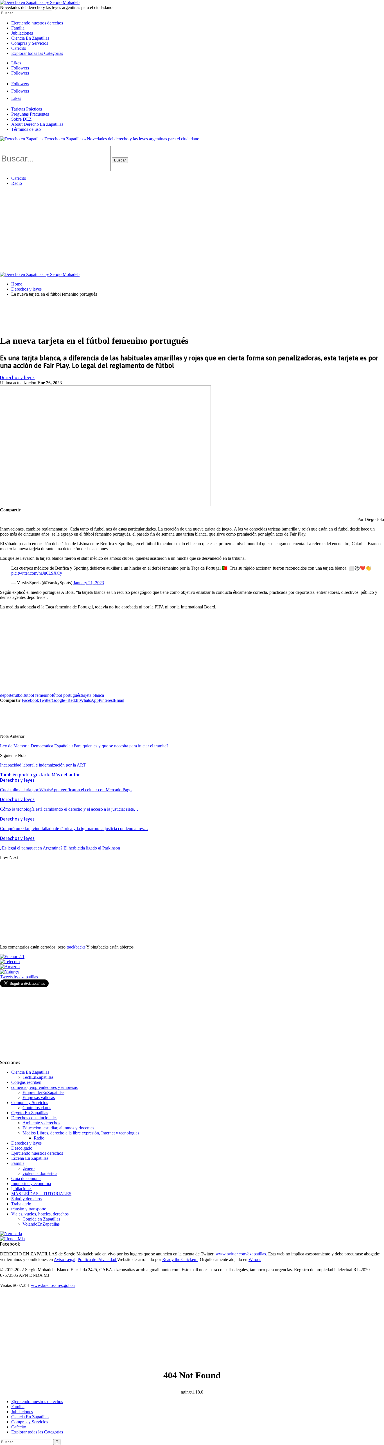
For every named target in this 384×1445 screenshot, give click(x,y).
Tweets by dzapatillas (19, 976)
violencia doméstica (39, 1173)
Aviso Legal (64, 1259)
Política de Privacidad (97, 1259)
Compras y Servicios (29, 43)
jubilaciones (21, 1188)
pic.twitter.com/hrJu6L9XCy (36, 573)
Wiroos (255, 1259)
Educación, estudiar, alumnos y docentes (58, 1127)
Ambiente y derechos (41, 1122)
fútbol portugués (66, 695)
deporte (6, 695)
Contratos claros (36, 1107)
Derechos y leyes (17, 377)
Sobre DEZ (21, 119)
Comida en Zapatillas (41, 1219)
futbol (18, 695)
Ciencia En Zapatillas (30, 38)
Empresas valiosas (38, 1097)
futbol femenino (38, 695)
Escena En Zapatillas (29, 1158)
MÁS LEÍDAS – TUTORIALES (41, 1193)
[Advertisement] (192, 229)
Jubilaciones (22, 33)
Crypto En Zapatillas (29, 1112)
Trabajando (21, 1203)
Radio (16, 183)
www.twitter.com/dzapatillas (241, 1253)
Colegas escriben (26, 1082)
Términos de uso (26, 129)
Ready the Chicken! (180, 1259)
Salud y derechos (26, 1198)
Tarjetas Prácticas (26, 109)
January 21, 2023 (88, 582)
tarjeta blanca (92, 695)
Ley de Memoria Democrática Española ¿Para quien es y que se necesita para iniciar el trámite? (84, 745)
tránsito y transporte (28, 1208)
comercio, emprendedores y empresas (44, 1087)
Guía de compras (26, 1178)
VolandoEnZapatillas (41, 1224)
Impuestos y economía (31, 1183)
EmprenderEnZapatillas (43, 1092)
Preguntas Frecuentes (30, 114)
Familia (17, 28)
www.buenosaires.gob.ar (53, 1285)
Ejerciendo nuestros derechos (37, 23)
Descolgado (21, 1148)
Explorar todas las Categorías (37, 53)
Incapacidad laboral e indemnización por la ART (43, 765)
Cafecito (18, 48)
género (28, 1168)
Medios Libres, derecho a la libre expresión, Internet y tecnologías (80, 1133)
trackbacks (76, 947)
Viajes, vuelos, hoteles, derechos (40, 1214)
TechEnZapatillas (37, 1077)
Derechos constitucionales (34, 1117)
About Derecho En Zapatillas (37, 124)
